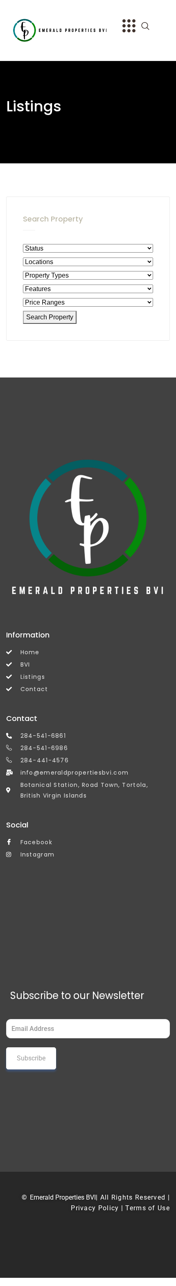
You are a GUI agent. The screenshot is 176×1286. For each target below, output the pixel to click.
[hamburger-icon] (128, 27)
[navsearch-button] (149, 26)
